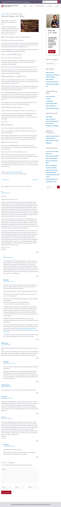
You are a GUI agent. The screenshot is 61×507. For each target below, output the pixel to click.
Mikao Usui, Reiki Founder (51, 158)
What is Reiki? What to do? (52, 179)
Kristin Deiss (4, 396)
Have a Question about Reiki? (52, 108)
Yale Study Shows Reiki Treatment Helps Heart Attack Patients (52, 174)
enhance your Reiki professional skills (13, 172)
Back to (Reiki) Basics (50, 106)
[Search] (58, 2)
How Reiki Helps (49, 101)
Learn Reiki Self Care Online (52, 81)
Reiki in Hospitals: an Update (52, 140)
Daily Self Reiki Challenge (51, 103)
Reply (37, 252)
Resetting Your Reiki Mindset (52, 126)
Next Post (35, 179)
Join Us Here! (26, 2)
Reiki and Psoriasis (50, 72)
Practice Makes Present (51, 181)
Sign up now (12, 173)
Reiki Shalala (48, 143)
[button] (27, 6)
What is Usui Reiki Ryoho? (51, 165)
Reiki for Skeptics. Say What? (52, 156)
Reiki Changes (49, 116)
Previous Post (5, 179)
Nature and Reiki (49, 79)
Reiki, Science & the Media (51, 170)
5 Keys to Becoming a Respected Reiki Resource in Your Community (52, 121)
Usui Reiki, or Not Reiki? (51, 167)
